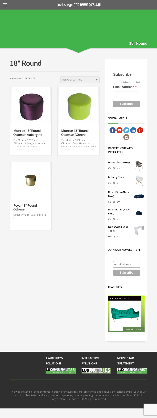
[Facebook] (112, 130)
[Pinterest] (140, 130)
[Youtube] (119, 130)
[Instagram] (126, 137)
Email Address (125, 87)
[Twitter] (126, 130)
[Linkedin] (133, 130)
